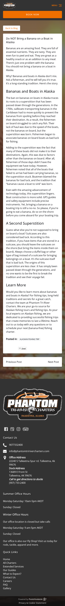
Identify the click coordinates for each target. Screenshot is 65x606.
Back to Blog (11, 28)
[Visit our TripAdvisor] (26, 429)
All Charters (9, 563)
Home (6, 559)
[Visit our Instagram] (18, 429)
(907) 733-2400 (17, 482)
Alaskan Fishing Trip (29, 339)
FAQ (5, 584)
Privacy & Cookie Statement (32, 602)
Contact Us (9, 577)
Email (23, 348)
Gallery (7, 588)
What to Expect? (12, 573)
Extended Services (13, 566)
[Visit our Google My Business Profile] (12, 429)
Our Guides (9, 570)
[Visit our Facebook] (6, 429)
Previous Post (14, 362)
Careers (7, 581)
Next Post (53, 362)
